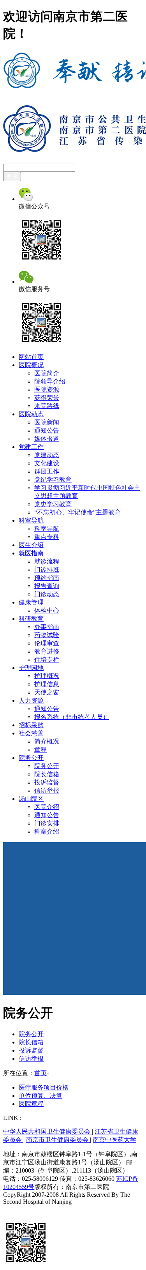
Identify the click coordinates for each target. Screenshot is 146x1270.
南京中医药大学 (114, 1139)
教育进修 (46, 651)
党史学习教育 (53, 504)
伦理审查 (46, 643)
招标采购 (31, 725)
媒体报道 (46, 438)
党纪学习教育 (53, 479)
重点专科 (46, 536)
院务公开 (31, 757)
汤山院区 (31, 798)
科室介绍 (46, 831)
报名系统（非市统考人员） (71, 717)
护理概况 (46, 676)
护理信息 (46, 684)
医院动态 (31, 414)
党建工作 (31, 446)
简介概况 (46, 741)
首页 (40, 1073)
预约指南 (46, 577)
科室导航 (31, 520)
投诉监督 (46, 782)
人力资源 (31, 700)
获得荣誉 (46, 397)
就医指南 (31, 553)
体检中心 (46, 610)
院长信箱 (46, 774)
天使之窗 (46, 692)
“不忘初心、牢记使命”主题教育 (77, 512)
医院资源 (46, 389)
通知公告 (46, 430)
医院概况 (31, 365)
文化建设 (46, 463)
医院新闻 (46, 422)
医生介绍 (31, 545)
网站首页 (31, 356)
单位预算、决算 (40, 1095)
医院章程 (31, 1103)
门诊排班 (46, 569)
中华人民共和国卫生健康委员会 (47, 1131)
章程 (40, 749)
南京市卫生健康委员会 (58, 1139)
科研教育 (31, 618)
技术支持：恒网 (25, 1209)
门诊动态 (46, 594)
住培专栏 (46, 659)
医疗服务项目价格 (44, 1087)
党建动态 (46, 455)
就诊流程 (46, 561)
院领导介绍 (49, 381)
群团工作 (46, 471)
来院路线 (46, 406)
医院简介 (46, 373)
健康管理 (31, 602)
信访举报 (46, 790)
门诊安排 (46, 823)
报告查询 (46, 586)
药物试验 (46, 635)
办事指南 (46, 627)
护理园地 (31, 667)
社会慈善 (31, 733)
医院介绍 (46, 807)
